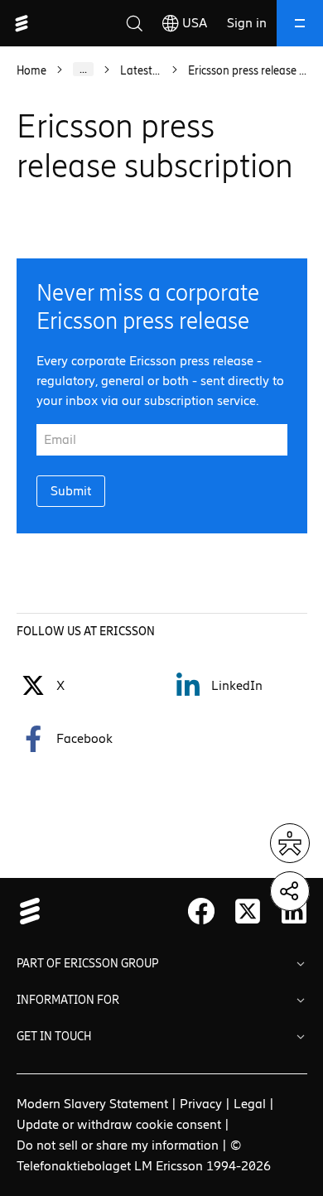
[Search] (134, 23)
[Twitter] (33, 686)
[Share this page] (290, 891)
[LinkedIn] (188, 686)
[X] (247, 911)
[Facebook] (33, 739)
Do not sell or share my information (118, 1145)
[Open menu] (300, 23)
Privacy (201, 1104)
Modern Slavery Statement (92, 1104)
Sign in (247, 23)
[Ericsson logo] (21, 23)
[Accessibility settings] (290, 843)
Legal (250, 1104)
